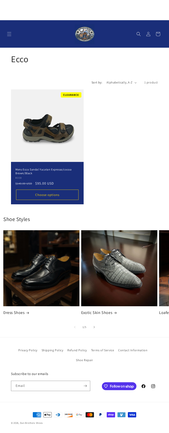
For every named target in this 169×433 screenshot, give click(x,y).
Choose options (47, 195)
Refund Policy (77, 350)
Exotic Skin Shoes (96, 312)
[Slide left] (75, 327)
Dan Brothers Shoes (31, 422)
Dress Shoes (14, 312)
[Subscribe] (85, 386)
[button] (9, 34)
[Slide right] (94, 327)
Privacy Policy (27, 350)
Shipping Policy (52, 350)
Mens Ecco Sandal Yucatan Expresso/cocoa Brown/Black (43, 171)
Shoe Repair (84, 360)
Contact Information (132, 350)
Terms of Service (102, 350)
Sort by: (97, 82)
